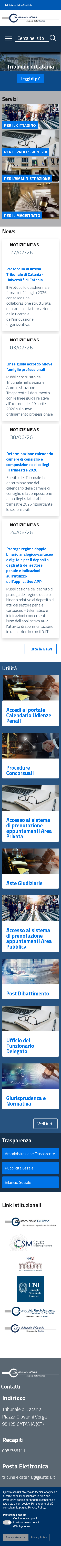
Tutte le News (41, 649)
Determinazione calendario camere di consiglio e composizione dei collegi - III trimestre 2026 (29, 462)
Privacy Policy (39, 1537)
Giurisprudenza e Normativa (26, 1101)
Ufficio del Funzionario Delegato (20, 1045)
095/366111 (13, 1450)
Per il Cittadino (20, 125)
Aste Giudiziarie (24, 883)
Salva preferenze (15, 1537)
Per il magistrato (22, 215)
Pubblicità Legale (19, 1168)
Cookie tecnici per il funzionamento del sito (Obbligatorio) (26, 1522)
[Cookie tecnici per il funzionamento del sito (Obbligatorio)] (7, 1522)
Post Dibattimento (27, 993)
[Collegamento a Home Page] (30, 18)
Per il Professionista (25, 152)
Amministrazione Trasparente (30, 1154)
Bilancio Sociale (18, 1182)
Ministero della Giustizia (18, 5)
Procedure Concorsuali (20, 770)
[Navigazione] (8, 38)
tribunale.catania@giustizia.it (28, 1477)
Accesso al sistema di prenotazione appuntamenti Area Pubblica (29, 938)
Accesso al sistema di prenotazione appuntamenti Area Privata (29, 828)
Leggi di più (30, 79)
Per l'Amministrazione (27, 178)
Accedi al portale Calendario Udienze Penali (28, 715)
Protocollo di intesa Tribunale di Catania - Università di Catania (24, 274)
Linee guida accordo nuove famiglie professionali (29, 366)
